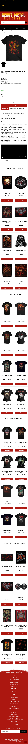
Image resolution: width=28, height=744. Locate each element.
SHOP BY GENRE (14, 705)
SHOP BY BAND (14, 703)
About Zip (14, 688)
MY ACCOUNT (14, 712)
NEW (14, 694)
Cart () (17, 28)
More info (9, 81)
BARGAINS (14, 706)
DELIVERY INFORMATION (14, 716)
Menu (4, 28)
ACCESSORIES (14, 697)
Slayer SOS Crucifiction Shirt (9, 32)
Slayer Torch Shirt (7, 318)
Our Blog (14, 689)
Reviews (21, 108)
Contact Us (14, 686)
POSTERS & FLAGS (14, 701)
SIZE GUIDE (14, 714)
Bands (7, 30)
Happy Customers (14, 679)
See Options (7, 326)
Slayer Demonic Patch (21, 221)
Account (23, 28)
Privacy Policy (14, 682)
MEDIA (14, 699)
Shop (10, 28)
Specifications (14, 108)
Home (3, 30)
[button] (25, 742)
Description (5, 108)
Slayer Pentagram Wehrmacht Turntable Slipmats (21, 597)
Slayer (12, 30)
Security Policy (14, 681)
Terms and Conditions (14, 684)
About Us (14, 677)
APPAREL (14, 696)
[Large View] (3, 64)
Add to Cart (14, 105)
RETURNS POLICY (14, 718)
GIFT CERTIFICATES (14, 708)
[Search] (26, 22)
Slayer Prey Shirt (7, 375)
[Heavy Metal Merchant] (14, 16)
